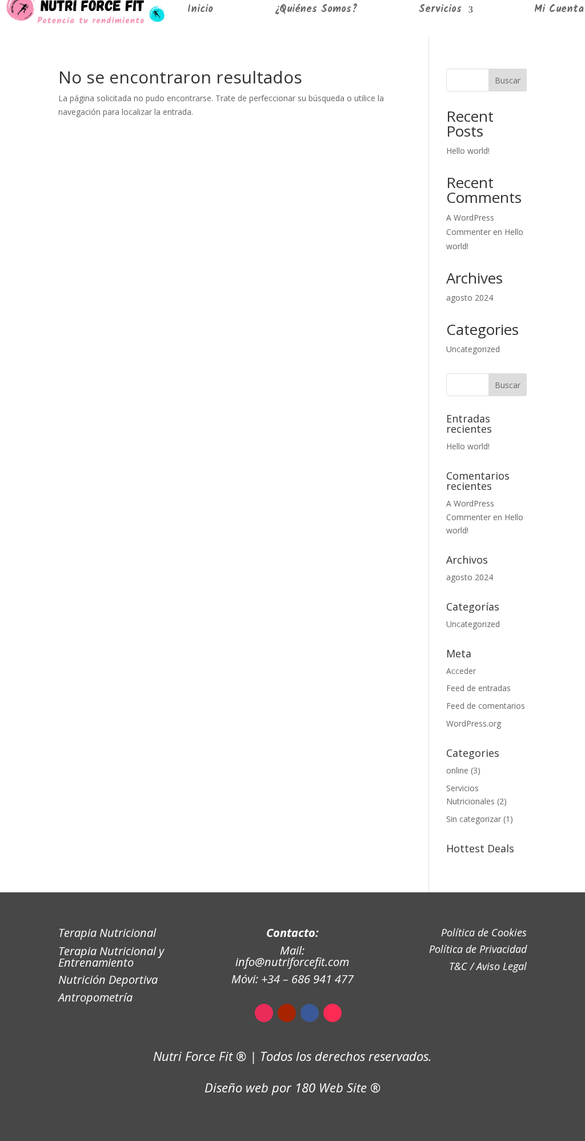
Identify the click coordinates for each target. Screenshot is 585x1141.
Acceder (461, 670)
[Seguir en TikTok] (332, 1013)
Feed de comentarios (485, 705)
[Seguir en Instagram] (264, 1013)
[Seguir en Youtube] (287, 1013)
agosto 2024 (469, 297)
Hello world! (468, 150)
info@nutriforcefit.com (292, 962)
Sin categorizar (473, 818)
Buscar (507, 80)
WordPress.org (473, 723)
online (457, 770)
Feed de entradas (478, 688)
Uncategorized (473, 349)
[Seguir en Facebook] (309, 1013)
